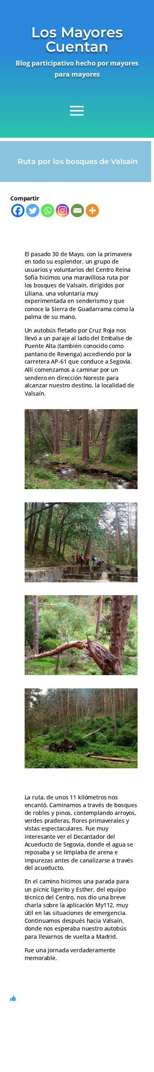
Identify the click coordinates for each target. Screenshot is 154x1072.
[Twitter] (32, 210)
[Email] (77, 210)
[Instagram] (62, 210)
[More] (92, 210)
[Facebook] (17, 210)
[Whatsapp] (47, 210)
